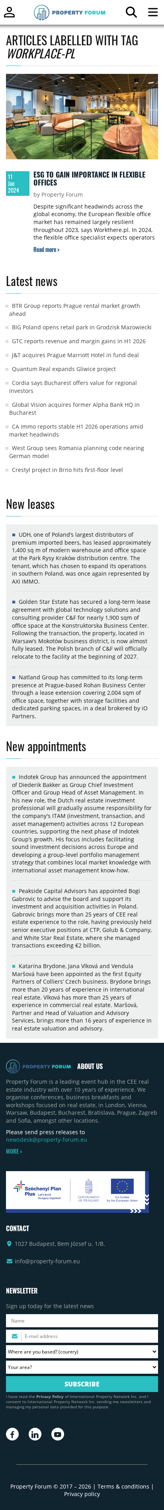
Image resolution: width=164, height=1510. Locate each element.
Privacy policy (82, 1494)
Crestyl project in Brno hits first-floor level (67, 470)
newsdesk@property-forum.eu (46, 1139)
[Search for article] (131, 14)
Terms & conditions (123, 1486)
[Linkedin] (35, 1434)
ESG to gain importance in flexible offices (89, 178)
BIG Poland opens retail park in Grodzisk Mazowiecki (82, 327)
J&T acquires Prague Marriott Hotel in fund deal (75, 355)
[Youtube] (57, 1434)
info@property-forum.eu (47, 1261)
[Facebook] (12, 1434)
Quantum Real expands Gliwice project (64, 369)
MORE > (14, 1151)
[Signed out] (9, 15)
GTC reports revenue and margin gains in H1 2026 (79, 341)
